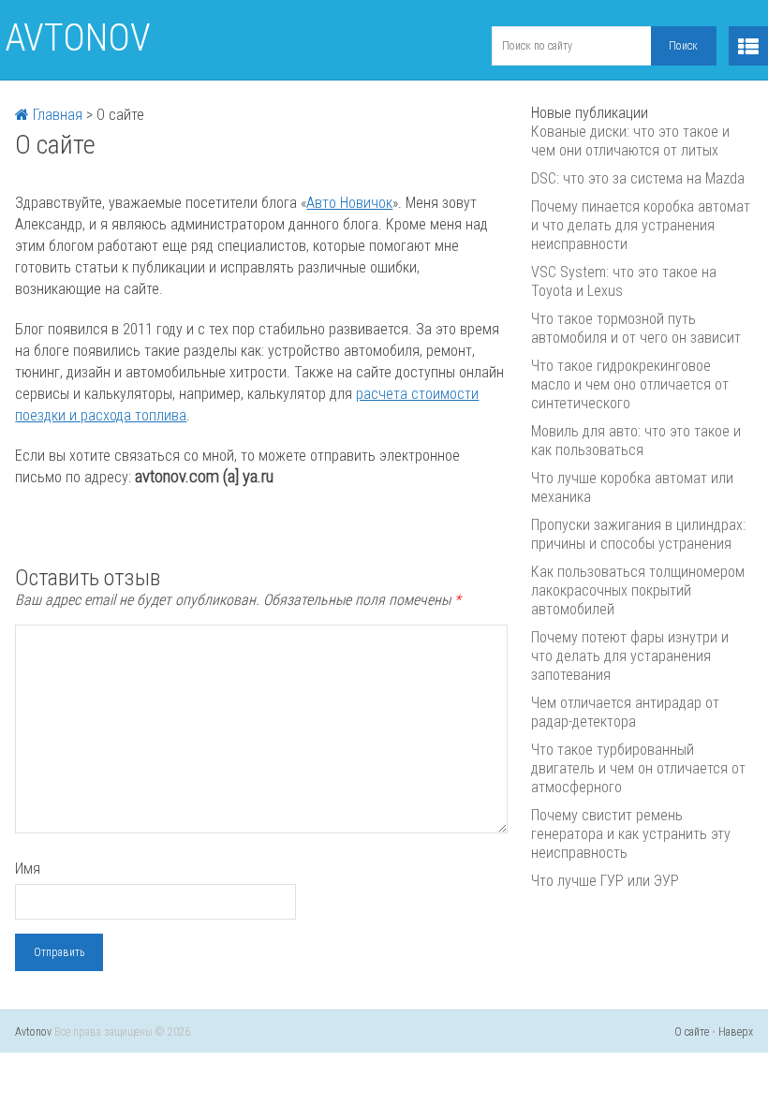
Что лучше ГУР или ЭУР (605, 881)
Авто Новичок (349, 203)
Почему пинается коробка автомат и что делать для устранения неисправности (640, 225)
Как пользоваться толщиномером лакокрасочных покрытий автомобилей (638, 590)
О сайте (691, 1032)
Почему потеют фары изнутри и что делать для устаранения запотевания (630, 656)
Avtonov (78, 38)
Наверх (735, 1032)
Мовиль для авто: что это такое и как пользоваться (636, 440)
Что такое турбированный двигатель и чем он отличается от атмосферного (638, 768)
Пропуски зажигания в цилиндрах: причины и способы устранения (638, 534)
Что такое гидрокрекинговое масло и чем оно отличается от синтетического (630, 384)
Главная (55, 115)
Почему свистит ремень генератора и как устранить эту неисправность (631, 834)
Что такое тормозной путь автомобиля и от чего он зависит (636, 328)
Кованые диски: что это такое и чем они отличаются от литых (630, 141)
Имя (27, 868)
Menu (748, 46)
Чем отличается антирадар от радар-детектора (625, 712)
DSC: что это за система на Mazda (638, 178)
